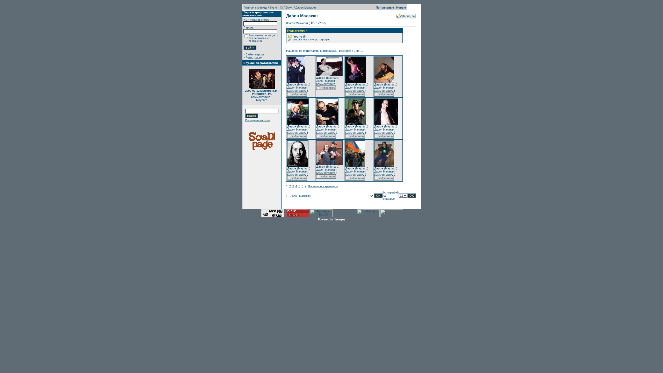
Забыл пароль (255, 54)
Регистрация (254, 57)
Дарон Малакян (297, 87)
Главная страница (255, 7)
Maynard (303, 84)
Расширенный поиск (257, 120)
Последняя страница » (323, 186)
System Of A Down (281, 7)
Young (297, 36)
